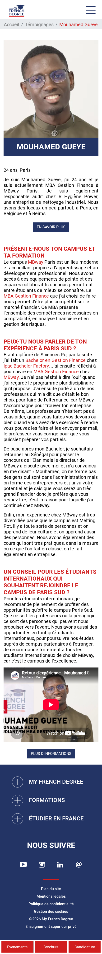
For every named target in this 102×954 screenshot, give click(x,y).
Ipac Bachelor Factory (26, 366)
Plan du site (51, 889)
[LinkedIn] (60, 865)
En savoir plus (51, 227)
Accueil (11, 24)
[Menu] (91, 11)
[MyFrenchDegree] (16, 10)
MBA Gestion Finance (26, 296)
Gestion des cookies (51, 911)
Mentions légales (51, 896)
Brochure (50, 947)
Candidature (84, 947)
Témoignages (39, 24)
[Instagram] (42, 865)
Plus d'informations (51, 753)
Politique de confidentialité (51, 904)
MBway (35, 262)
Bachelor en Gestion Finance (55, 360)
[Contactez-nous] (79, 865)
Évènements (17, 947)
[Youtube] (23, 865)
